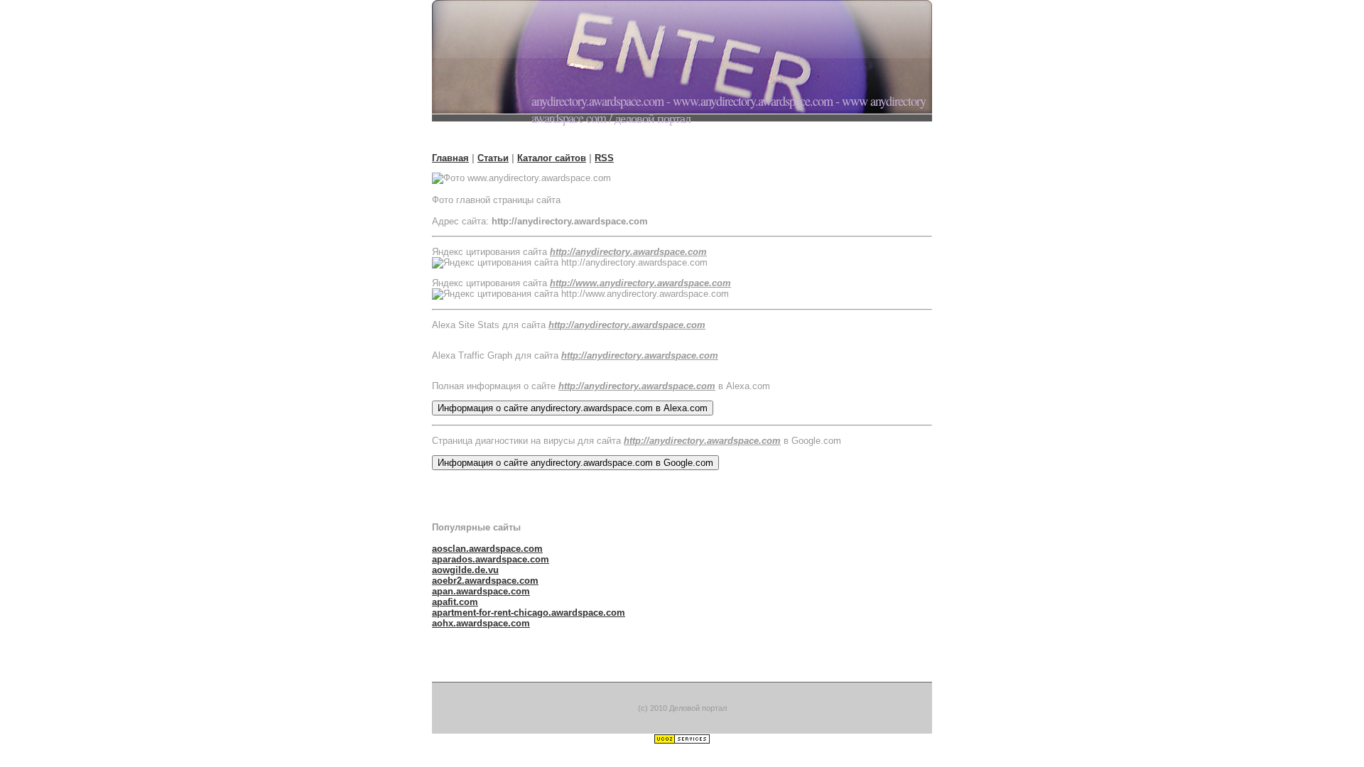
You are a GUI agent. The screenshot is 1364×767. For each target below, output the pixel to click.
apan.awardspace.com (481, 591)
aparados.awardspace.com (490, 559)
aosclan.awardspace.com (487, 548)
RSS (604, 158)
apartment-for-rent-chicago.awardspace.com (528, 612)
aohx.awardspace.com (481, 623)
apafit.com (455, 602)
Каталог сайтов (551, 158)
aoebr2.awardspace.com (485, 580)
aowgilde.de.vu (465, 570)
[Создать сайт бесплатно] (682, 741)
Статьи (493, 158)
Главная (450, 158)
